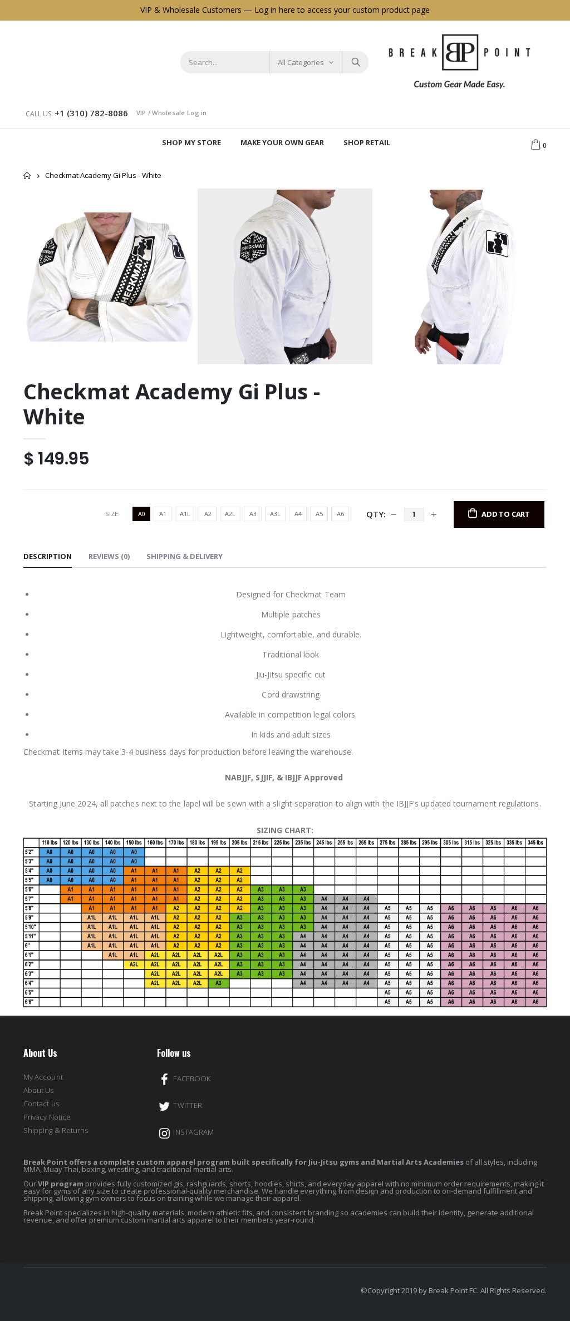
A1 (162, 513)
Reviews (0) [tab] (109, 556)
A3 (253, 513)
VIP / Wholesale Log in (171, 112)
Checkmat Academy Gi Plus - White (171, 404)
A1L (185, 513)
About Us (38, 1090)
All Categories (301, 62)
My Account (43, 1077)
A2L (230, 513)
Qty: (376, 514)
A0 (141, 513)
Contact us (41, 1104)
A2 (208, 513)
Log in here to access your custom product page (342, 9)
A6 (340, 513)
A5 (319, 513)
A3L (275, 513)
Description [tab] (47, 556)
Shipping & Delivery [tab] (184, 556)
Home (27, 175)
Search (354, 62)
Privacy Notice (47, 1117)
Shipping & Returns (55, 1130)
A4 (298, 513)
